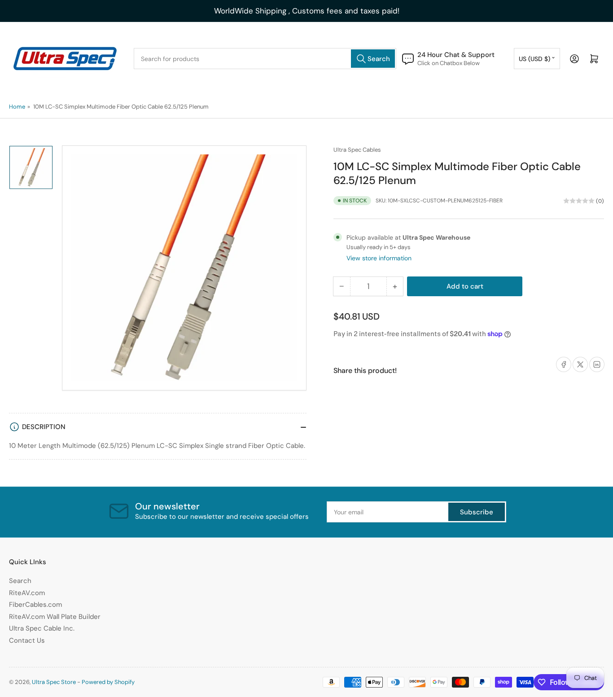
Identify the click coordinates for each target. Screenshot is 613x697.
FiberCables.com (35, 604)
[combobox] (265, 58)
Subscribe (476, 512)
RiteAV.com (27, 592)
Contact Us (27, 640)
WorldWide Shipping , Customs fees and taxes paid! (306, 11)
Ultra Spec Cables (357, 149)
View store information (379, 258)
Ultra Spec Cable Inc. (41, 628)
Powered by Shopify (108, 682)
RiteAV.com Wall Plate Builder (55, 616)
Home (17, 106)
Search (20, 580)
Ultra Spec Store (54, 682)
